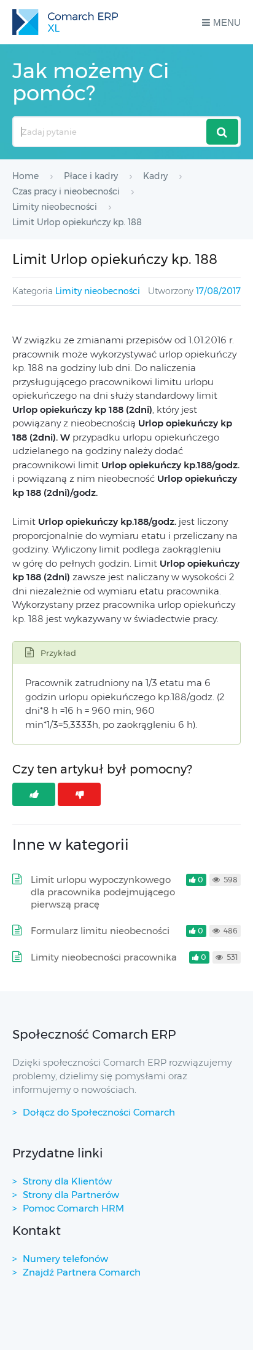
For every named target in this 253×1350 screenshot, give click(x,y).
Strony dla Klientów (67, 1181)
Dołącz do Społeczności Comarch (99, 1112)
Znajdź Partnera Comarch (82, 1272)
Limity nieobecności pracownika (104, 957)
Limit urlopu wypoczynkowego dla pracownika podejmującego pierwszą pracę (103, 892)
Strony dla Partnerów (71, 1194)
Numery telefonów (65, 1258)
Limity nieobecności (97, 291)
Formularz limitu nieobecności (100, 931)
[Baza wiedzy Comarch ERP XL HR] (65, 22)
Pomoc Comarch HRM (73, 1208)
